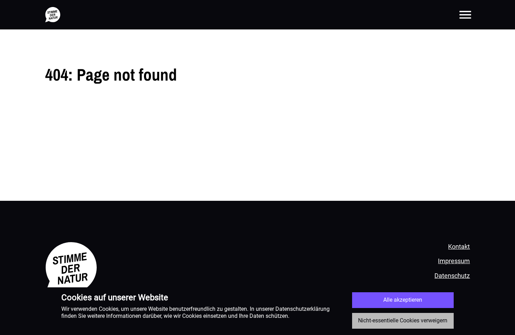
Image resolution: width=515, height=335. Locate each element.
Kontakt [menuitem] (459, 246)
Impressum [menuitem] (454, 261)
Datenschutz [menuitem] (452, 275)
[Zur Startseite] (53, 14)
